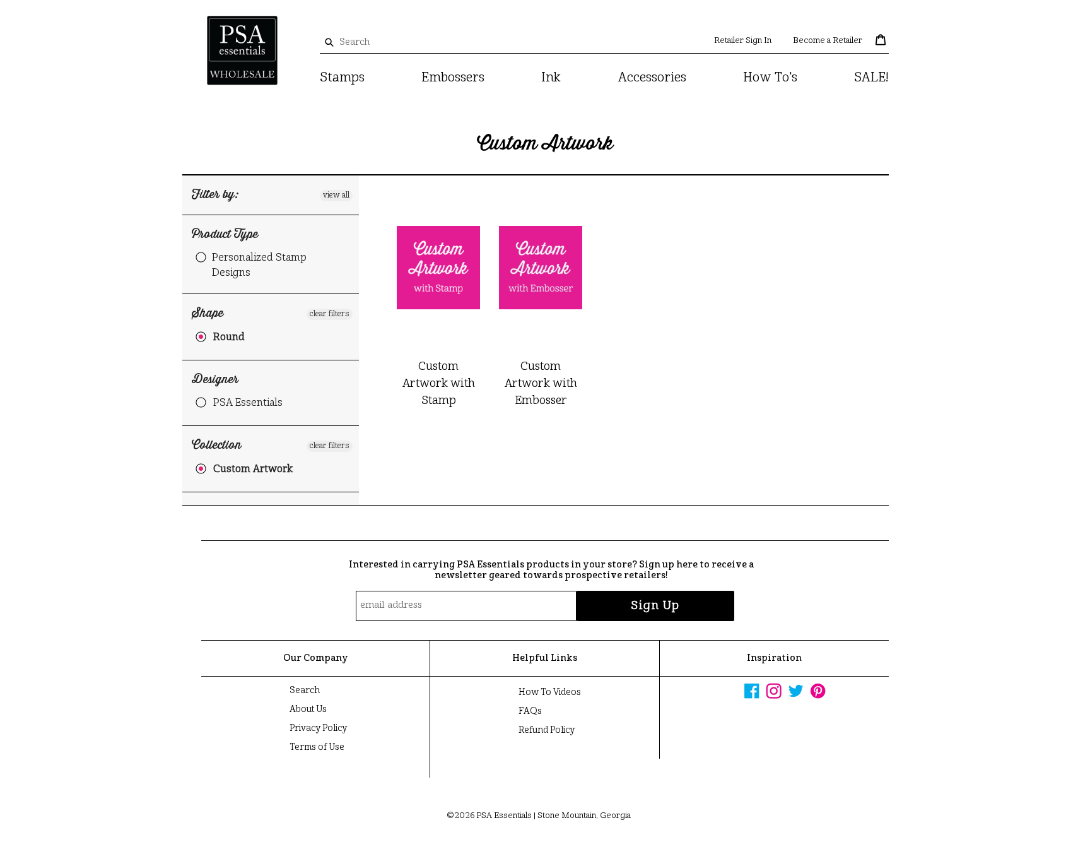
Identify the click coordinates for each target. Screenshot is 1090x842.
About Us (308, 709)
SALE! (871, 78)
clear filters (329, 314)
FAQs (530, 711)
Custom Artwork (253, 470)
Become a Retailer (827, 41)
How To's (770, 78)
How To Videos (550, 692)
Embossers (452, 78)
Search (305, 690)
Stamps (342, 78)
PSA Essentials (248, 403)
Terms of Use (317, 747)
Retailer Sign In (742, 41)
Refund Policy (547, 730)
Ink (551, 78)
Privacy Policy (318, 728)
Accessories (652, 78)
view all (336, 195)
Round (229, 338)
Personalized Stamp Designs (259, 265)
